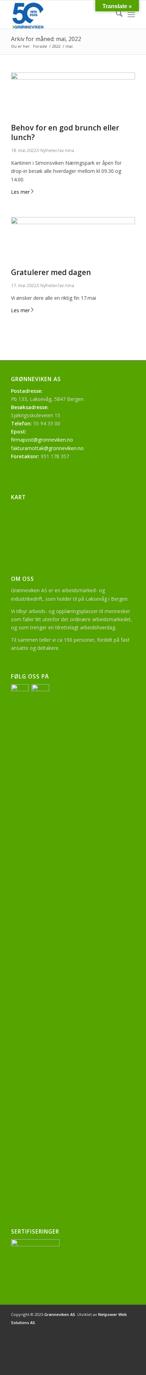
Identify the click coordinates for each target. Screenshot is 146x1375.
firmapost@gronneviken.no (42, 439)
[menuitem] (116, 14)
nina (69, 150)
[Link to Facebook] (119, 1330)
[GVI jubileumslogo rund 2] (60, 14)
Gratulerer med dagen (51, 272)
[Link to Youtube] (129, 1330)
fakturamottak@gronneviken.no (47, 448)
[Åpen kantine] (73, 77)
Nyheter (48, 150)
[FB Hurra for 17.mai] (73, 222)
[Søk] (116, 14)
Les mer (20, 191)
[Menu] (131, 14)
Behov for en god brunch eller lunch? (65, 132)
